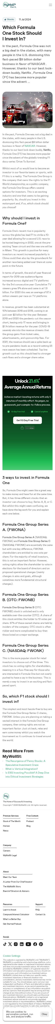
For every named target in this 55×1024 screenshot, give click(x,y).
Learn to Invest (9, 910)
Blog (28, 826)
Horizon (6, 826)
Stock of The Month (11, 821)
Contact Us (40, 915)
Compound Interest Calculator (16, 915)
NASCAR (30, 146)
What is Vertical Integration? (22, 769)
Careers (6, 851)
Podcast (30, 821)
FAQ (37, 910)
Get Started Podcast (12, 924)
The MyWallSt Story (12, 887)
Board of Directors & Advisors (16, 891)
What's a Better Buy (12, 919)
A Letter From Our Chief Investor (17, 882)
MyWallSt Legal (10, 856)
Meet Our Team (10, 877)
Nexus (5, 831)
